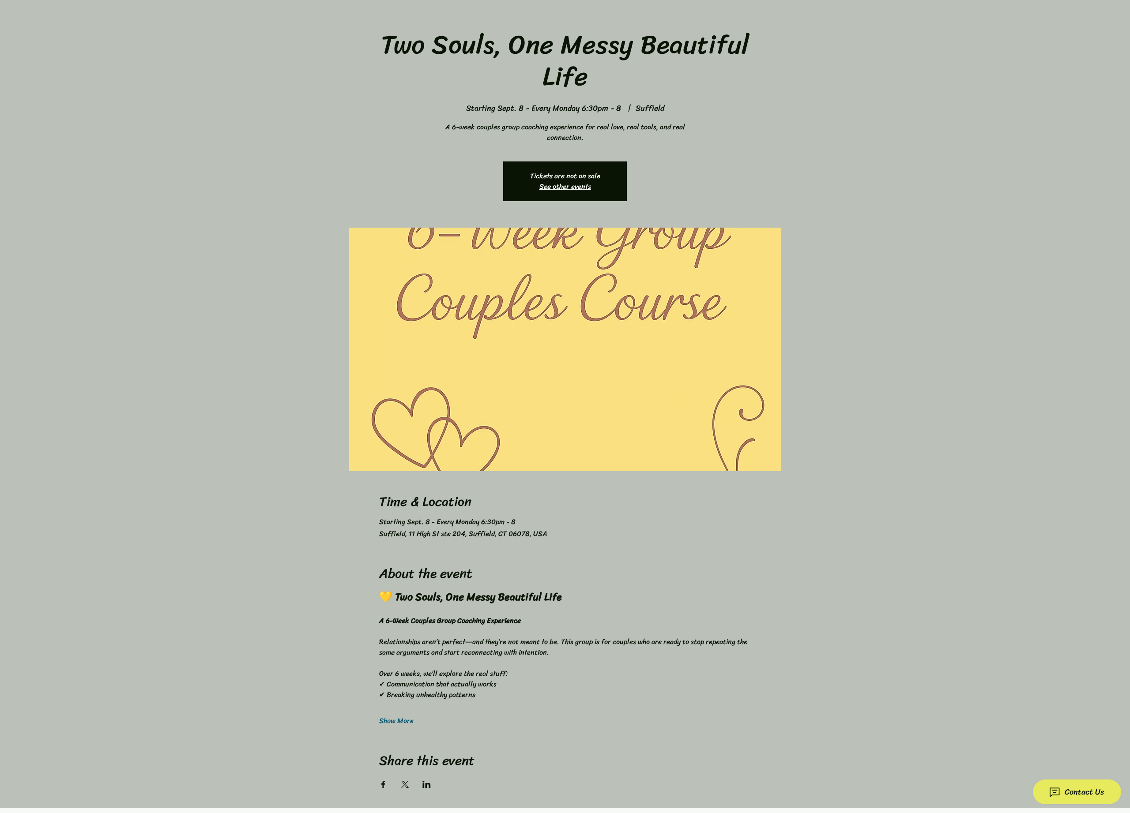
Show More (396, 721)
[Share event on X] (405, 784)
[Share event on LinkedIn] (426, 784)
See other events (565, 186)
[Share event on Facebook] (383, 784)
